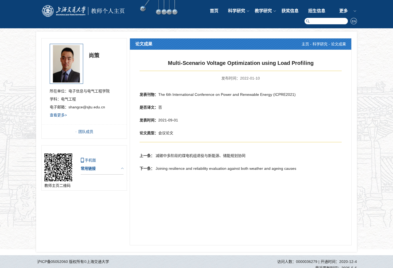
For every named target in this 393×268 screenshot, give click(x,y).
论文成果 (338, 44)
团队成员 (85, 131)
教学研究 (263, 11)
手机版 (90, 160)
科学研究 (236, 11)
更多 (343, 11)
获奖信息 (290, 11)
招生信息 (316, 11)
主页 (305, 44)
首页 (214, 11)
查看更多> (58, 115)
